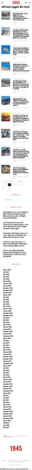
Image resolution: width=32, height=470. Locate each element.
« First (12, 181)
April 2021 (6, 402)
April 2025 (6, 304)
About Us (4, 460)
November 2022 (8, 359)
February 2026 (7, 283)
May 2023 (6, 345)
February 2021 (7, 407)
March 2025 (6, 306)
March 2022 (6, 377)
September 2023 (8, 336)
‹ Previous (19, 181)
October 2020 (7, 416)
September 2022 (8, 363)
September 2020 (8, 418)
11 (23, 185)
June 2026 (6, 274)
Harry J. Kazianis (16, 57)
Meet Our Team (11, 460)
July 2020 (6, 423)
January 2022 (7, 382)
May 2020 (6, 427)
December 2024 (8, 313)
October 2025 (7, 293)
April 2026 (6, 279)
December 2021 (8, 384)
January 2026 (7, 286)
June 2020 (6, 425)
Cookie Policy (21, 462)
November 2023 (8, 331)
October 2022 (7, 361)
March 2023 (6, 350)
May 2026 (6, 277)
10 (19, 185)
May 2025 (6, 302)
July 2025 (6, 297)
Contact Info (19, 460)
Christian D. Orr (16, 22)
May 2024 (6, 320)
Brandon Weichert (17, 108)
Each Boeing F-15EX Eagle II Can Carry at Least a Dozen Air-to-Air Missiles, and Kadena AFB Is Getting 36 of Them (15, 235)
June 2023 (6, 343)
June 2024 (6, 318)
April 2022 (6, 375)
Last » (9, 188)
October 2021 (7, 389)
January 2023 (7, 354)
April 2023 (6, 347)
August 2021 (7, 393)
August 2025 (7, 295)
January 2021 (7, 409)
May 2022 (6, 373)
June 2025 (6, 299)
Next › (3, 188)
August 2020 (7, 421)
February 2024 (7, 327)
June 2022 (6, 370)
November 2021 (7, 386)
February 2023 (7, 352)
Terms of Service (13, 462)
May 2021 (6, 400)
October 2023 (7, 334)
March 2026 (6, 281)
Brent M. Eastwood (17, 73)
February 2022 (7, 379)
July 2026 (6, 272)
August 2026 (7, 270)
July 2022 (6, 368)
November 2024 (8, 315)
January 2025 (7, 311)
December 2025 (8, 288)
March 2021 (6, 405)
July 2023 (6, 341)
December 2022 (8, 357)
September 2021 (8, 391)
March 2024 (7, 325)
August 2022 (7, 366)
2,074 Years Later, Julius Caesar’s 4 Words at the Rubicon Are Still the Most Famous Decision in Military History (15, 244)
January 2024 (7, 329)
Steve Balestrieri (17, 124)
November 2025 (8, 290)
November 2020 (8, 414)
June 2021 (6, 398)
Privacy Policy (27, 460)
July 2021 (6, 395)
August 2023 (7, 338)
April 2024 (6, 322)
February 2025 (7, 309)
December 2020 (8, 411)
